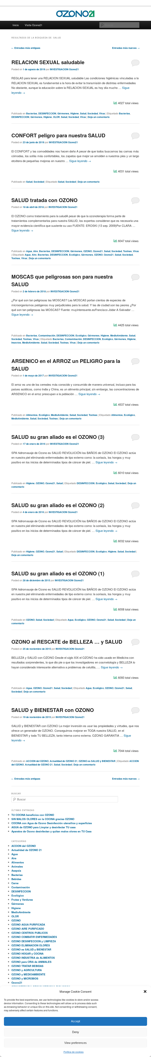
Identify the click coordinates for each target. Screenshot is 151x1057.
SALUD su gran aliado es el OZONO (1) (57, 573)
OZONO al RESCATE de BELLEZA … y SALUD (66, 641)
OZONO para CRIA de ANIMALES (31, 962)
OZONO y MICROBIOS (24, 978)
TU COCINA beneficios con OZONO (32, 815)
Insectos (16, 342)
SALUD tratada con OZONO (44, 200)
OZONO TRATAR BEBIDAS (27, 966)
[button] (145, 991)
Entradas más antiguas (25, 48)
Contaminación (46, 335)
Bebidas (16, 879)
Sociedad (92, 113)
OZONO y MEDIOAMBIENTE (28, 974)
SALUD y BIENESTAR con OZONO (52, 709)
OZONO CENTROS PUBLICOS (29, 933)
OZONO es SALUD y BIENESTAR (97, 761)
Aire (35, 251)
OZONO (87, 251)
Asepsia (16, 870)
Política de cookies (74, 1051)
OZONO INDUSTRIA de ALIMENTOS (33, 958)
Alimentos (32, 415)
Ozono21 (98, 251)
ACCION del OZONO (37, 761)
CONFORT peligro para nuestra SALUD (58, 135)
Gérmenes (63, 113)
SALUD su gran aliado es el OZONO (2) (57, 505)
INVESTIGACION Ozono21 (64, 69)
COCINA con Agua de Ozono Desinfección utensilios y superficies (51, 823)
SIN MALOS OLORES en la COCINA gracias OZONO (42, 819)
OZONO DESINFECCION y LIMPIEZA (33, 941)
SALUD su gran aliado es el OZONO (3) (57, 436)
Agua (29, 251)
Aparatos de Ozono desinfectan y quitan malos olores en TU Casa (51, 831)
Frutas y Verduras (22, 899)
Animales (17, 866)
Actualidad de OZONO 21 (63, 761)
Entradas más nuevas (126, 48)
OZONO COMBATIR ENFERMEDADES (34, 937)
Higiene (74, 113)
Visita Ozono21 (33, 25)
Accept (75, 1021)
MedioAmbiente (119, 335)
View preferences (75, 1042)
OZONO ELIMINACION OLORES (30, 945)
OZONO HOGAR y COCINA (27, 953)
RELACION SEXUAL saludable (47, 62)
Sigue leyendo (80, 161)
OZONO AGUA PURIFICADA (28, 924)
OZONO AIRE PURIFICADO (27, 928)
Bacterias (31, 113)
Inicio (16, 25)
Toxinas (127, 251)
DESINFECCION (47, 113)
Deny (75, 1032)
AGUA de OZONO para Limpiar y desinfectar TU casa (43, 827)
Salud (83, 113)
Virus (102, 113)
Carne (14, 883)
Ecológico (74, 254)
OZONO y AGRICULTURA (26, 970)
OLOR (56, 117)
